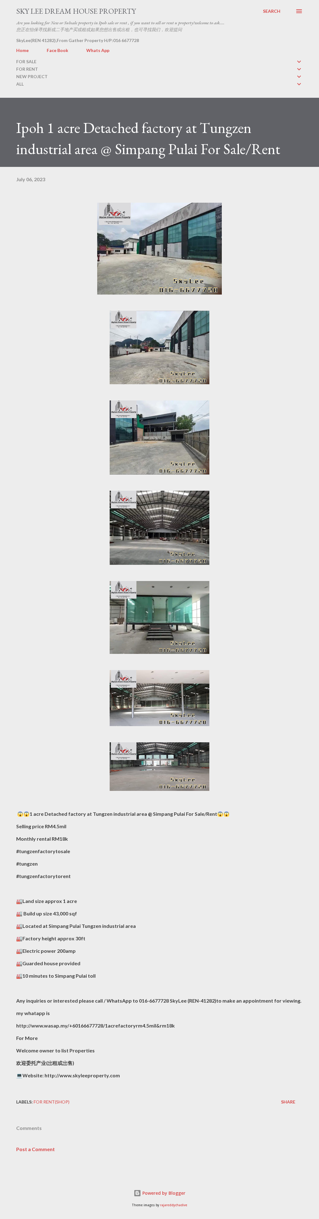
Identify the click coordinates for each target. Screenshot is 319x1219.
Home (22, 50)
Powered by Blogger (163, 1193)
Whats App (97, 50)
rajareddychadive (173, 1205)
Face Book (57, 50)
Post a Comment (35, 1149)
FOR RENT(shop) (51, 1101)
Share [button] (288, 1101)
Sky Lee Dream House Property (76, 11)
